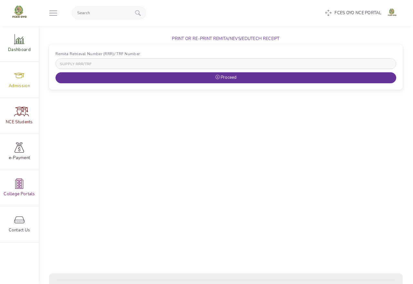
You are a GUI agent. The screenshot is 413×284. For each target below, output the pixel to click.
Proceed (228, 77)
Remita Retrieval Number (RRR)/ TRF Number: (99, 53)
